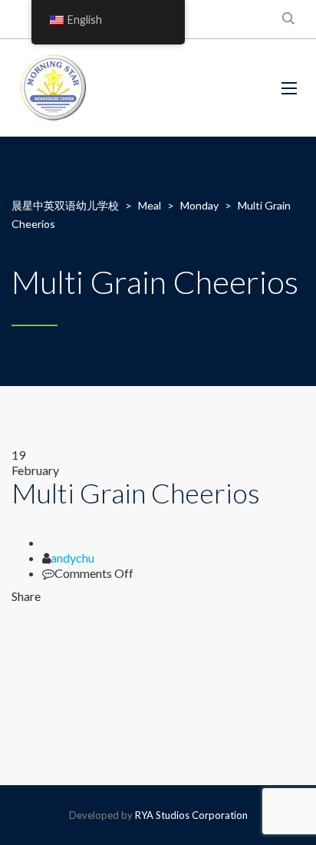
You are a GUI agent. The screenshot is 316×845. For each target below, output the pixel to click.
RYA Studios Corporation (191, 815)
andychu (72, 557)
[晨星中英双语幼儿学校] (54, 88)
